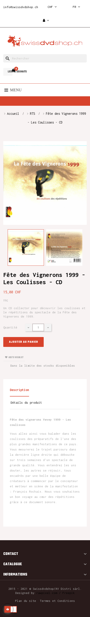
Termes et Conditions (57, 601)
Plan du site (25, 601)
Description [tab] (19, 390)
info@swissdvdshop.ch (20, 7)
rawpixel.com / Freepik (55, 593)
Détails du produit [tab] (26, 402)
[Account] (46, 20)
